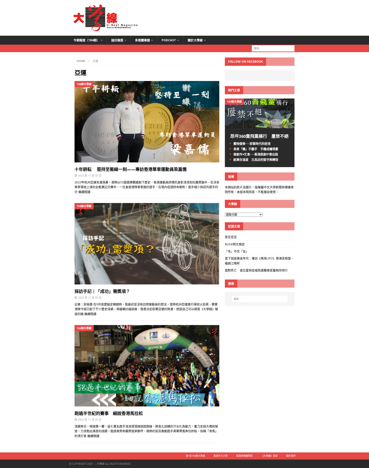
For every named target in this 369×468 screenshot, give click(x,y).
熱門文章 (234, 90)
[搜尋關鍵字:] (273, 48)
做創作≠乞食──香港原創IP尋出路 (255, 154)
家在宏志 (231, 237)
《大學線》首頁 (269, 455)
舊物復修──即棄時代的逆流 (252, 143)
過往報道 (117, 40)
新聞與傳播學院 (244, 455)
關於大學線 (195, 40)
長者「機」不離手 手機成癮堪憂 (255, 149)
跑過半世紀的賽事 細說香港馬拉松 (109, 413)
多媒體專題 (142, 40)
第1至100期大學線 (195, 455)
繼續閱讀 (84, 192)
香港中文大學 (221, 455)
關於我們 (291, 455)
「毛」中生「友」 (237, 251)
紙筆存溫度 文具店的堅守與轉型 (255, 159)
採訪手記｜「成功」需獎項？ (102, 291)
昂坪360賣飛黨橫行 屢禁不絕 (259, 136)
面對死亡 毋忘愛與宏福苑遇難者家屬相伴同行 (256, 270)
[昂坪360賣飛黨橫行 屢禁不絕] (259, 126)
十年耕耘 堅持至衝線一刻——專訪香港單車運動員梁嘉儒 (131, 169)
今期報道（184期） (86, 40)
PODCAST (169, 40)
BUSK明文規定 (235, 244)
